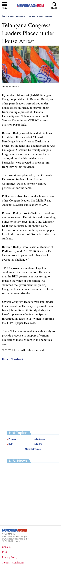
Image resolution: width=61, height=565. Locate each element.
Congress (31, 16)
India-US (38, 444)
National (48, 16)
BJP (10, 444)
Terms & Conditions (13, 562)
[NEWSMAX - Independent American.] (30, 5)
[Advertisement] (30, 394)
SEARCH (54, 8)
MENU (4, 8)
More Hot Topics (33, 449)
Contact (6, 546)
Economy (13, 439)
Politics (11, 16)
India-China (39, 439)
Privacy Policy (10, 557)
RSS (4, 552)
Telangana (20, 16)
